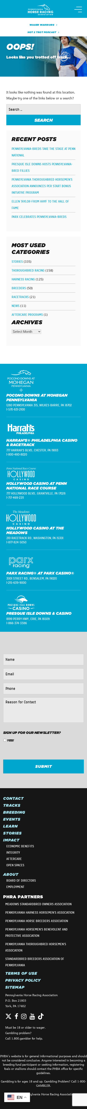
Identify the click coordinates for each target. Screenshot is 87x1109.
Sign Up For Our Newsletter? (32, 732)
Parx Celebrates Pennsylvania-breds (39, 217)
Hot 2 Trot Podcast (41, 32)
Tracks (11, 805)
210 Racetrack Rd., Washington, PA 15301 (34, 538)
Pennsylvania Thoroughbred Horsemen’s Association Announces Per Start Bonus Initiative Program (42, 186)
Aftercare (14, 859)
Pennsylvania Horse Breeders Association (36, 921)
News (15, 306)
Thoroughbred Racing (28, 270)
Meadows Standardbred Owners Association (38, 904)
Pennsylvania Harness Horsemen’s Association (39, 912)
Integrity (13, 852)
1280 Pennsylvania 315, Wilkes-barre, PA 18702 (39, 405)
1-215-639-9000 (16, 583)
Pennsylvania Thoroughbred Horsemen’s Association (35, 947)
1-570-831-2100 (15, 409)
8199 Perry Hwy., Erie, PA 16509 (28, 619)
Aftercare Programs (27, 315)
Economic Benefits (20, 846)
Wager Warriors (41, 24)
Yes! (10, 740)
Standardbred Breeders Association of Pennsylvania (34, 962)
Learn (10, 826)
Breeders (19, 288)
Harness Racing (23, 279)
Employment (15, 887)
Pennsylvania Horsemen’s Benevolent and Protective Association (36, 932)
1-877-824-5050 (16, 542)
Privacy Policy (23, 980)
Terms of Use (21, 973)
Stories (17, 262)
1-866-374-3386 (16, 623)
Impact (11, 840)
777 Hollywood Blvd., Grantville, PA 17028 (35, 493)
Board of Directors (21, 880)
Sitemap (14, 987)
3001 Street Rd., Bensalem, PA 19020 (31, 578)
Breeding (14, 812)
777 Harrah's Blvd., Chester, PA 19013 (32, 450)
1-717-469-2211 (15, 498)
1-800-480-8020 (16, 454)
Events (11, 819)
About (10, 874)
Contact (13, 798)
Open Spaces (15, 865)
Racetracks (20, 297)
